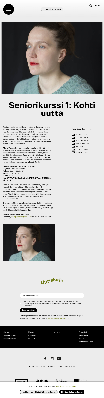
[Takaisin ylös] (99, 337)
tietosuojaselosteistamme (58, 318)
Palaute (51, 366)
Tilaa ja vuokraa (9, 339)
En (99, 5)
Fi (95, 5)
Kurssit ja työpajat (53, 9)
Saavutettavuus (9, 335)
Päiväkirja (32, 335)
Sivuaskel (83, 332)
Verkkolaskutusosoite (66, 366)
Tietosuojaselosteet (37, 366)
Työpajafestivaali (86, 342)
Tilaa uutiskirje (28, 310)
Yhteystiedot (8, 332)
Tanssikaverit (84, 335)
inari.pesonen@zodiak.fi (21, 217)
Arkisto (57, 332)
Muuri (81, 339)
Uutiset (31, 332)
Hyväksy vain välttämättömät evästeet (38, 392)
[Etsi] (90, 5)
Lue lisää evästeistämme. (66, 387)
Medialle (31, 339)
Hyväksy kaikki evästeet (71, 392)
